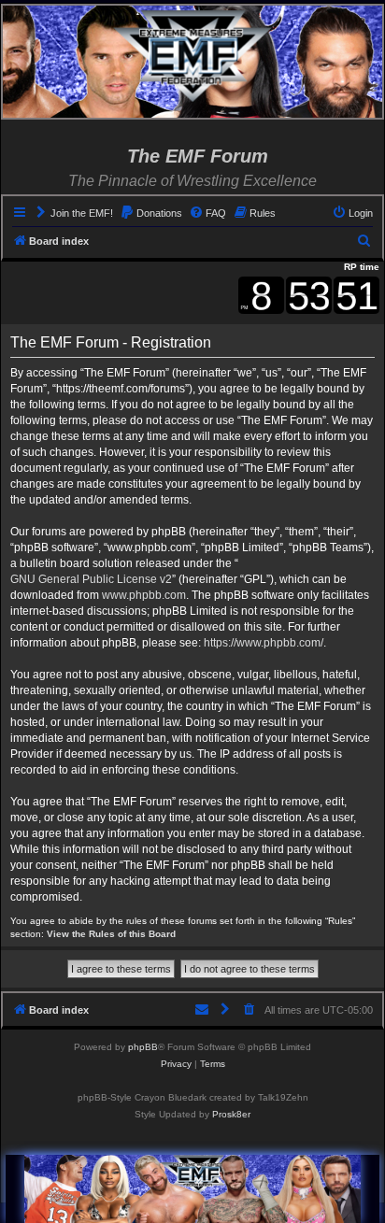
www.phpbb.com (144, 595)
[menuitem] (73, 213)
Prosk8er (231, 1114)
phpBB (143, 1047)
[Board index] (193, 56)
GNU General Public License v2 (91, 579)
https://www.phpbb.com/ (263, 642)
